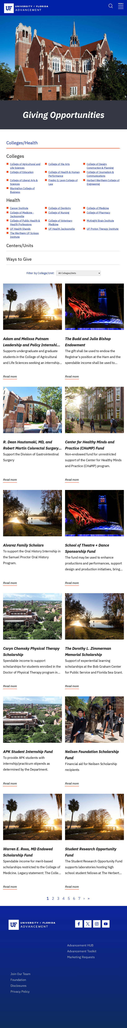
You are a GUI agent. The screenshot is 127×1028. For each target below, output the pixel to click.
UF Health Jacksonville (61, 228)
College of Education (21, 172)
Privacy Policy (20, 991)
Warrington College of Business (22, 190)
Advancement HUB (80, 945)
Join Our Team (21, 974)
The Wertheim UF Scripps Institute (24, 235)
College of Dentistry (59, 208)
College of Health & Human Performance (64, 174)
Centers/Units (19, 245)
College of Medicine (98, 208)
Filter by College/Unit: (40, 273)
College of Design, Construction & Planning (100, 166)
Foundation (18, 980)
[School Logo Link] (34, 925)
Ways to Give (19, 259)
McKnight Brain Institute (100, 220)
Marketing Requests (81, 957)
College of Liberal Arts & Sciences (24, 182)
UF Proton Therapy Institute (102, 228)
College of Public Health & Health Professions (25, 222)
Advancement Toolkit (81, 951)
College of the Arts (59, 164)
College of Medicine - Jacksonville (22, 214)
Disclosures (18, 985)
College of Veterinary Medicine (60, 222)
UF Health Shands (20, 228)
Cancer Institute (19, 208)
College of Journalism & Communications (100, 174)
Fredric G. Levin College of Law (63, 182)
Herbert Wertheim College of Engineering (103, 182)
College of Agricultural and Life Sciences (25, 166)
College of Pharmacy (98, 212)
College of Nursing (58, 212)
